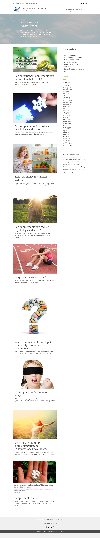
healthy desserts (67, 164)
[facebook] (79, 3)
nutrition (74, 169)
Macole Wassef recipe (69, 157)
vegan (72, 172)
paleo (78, 169)
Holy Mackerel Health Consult (71, 154)
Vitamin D (78, 157)
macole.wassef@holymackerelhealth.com (25, 3)
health (84, 162)
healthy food (66, 167)
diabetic (65, 162)
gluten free (71, 162)
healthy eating (76, 164)
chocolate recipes (67, 159)
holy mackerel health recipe (78, 167)
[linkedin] (83, 3)
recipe (82, 169)
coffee (75, 159)
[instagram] (86, 3)
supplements (66, 172)
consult (79, 159)
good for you (78, 162)
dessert (84, 159)
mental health (67, 169)
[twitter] (81, 3)
